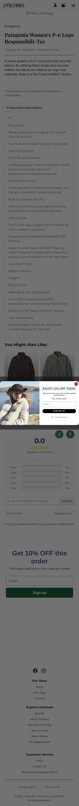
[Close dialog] (76, 384)
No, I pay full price (59, 417)
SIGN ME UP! (59, 411)
